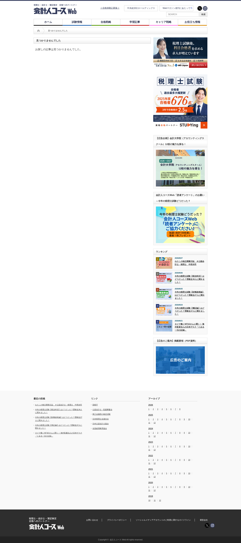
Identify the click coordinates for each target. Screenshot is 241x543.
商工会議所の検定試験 (101, 414)
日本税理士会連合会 (100, 419)
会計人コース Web (118, 540)
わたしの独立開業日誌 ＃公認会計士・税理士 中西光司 (189, 263)
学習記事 (135, 22)
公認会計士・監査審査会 (102, 410)
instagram (205, 8)
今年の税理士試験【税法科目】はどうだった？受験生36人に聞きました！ (190, 279)
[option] (180, 52)
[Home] (38, 30)
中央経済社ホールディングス (141, 8)
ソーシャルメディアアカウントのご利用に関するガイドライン (163, 520)
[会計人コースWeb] (55, 13)
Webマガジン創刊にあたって (176, 8)
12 (155, 423)
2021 (150, 469)
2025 (150, 415)
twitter (199, 8)
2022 (150, 456)
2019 (150, 496)
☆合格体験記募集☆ (110, 8)
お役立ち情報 (192, 22)
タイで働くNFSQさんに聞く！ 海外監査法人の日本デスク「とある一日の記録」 (189, 327)
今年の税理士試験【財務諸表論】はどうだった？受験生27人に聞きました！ (190, 295)
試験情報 (77, 22)
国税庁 (95, 405)
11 (149, 423)
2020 (150, 482)
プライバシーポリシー (117, 520)
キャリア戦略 (163, 22)
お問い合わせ (92, 520)
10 (189, 419)
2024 (150, 428)
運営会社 (204, 520)
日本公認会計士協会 (100, 424)
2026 (150, 405)
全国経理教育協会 (99, 428)
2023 (150, 442)
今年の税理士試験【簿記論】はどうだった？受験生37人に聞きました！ (190, 311)
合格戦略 (106, 22)
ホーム (48, 22)
